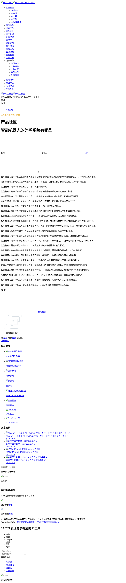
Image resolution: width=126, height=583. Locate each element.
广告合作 (27, 522)
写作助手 (10, 25)
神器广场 (10, 83)
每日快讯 (15, 72)
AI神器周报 (16, 22)
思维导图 (10, 43)
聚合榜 (9, 568)
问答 (87, 153)
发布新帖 (5, 341)
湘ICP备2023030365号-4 (49, 522)
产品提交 (15, 66)
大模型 (9, 40)
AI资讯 (14, 13)
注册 (14, 338)
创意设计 (10, 31)
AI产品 (14, 19)
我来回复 (42, 312)
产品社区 (15, 69)
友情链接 (15, 75)
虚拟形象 (10, 52)
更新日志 (15, 10)
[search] (25, 554)
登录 (5, 338)
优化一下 (35, 522)
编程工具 (10, 49)
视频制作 (10, 55)
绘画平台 (10, 28)
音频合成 (10, 58)
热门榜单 (15, 63)
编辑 (12, 490)
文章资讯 (10, 8)
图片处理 (10, 34)
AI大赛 (14, 16)
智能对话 (10, 46)
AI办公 (9, 562)
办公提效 (10, 37)
